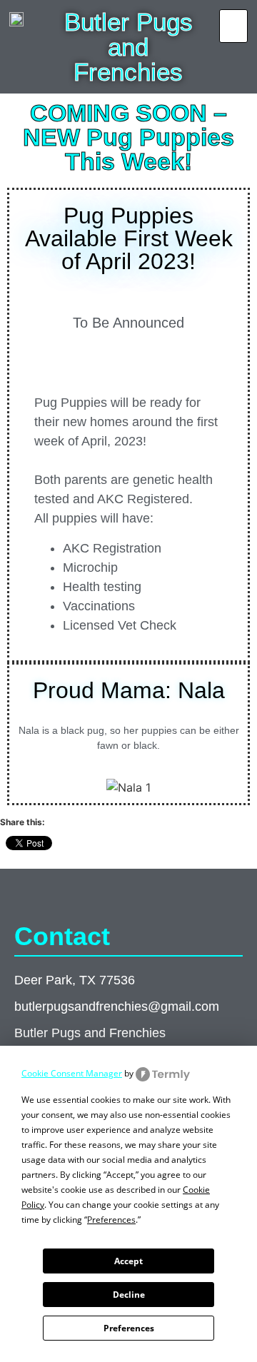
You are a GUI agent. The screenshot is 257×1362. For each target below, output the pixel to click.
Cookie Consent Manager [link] (71, 1073)
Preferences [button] (111, 1220)
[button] (233, 26)
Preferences (129, 1328)
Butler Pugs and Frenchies (128, 47)
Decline (129, 1294)
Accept (128, 1261)
